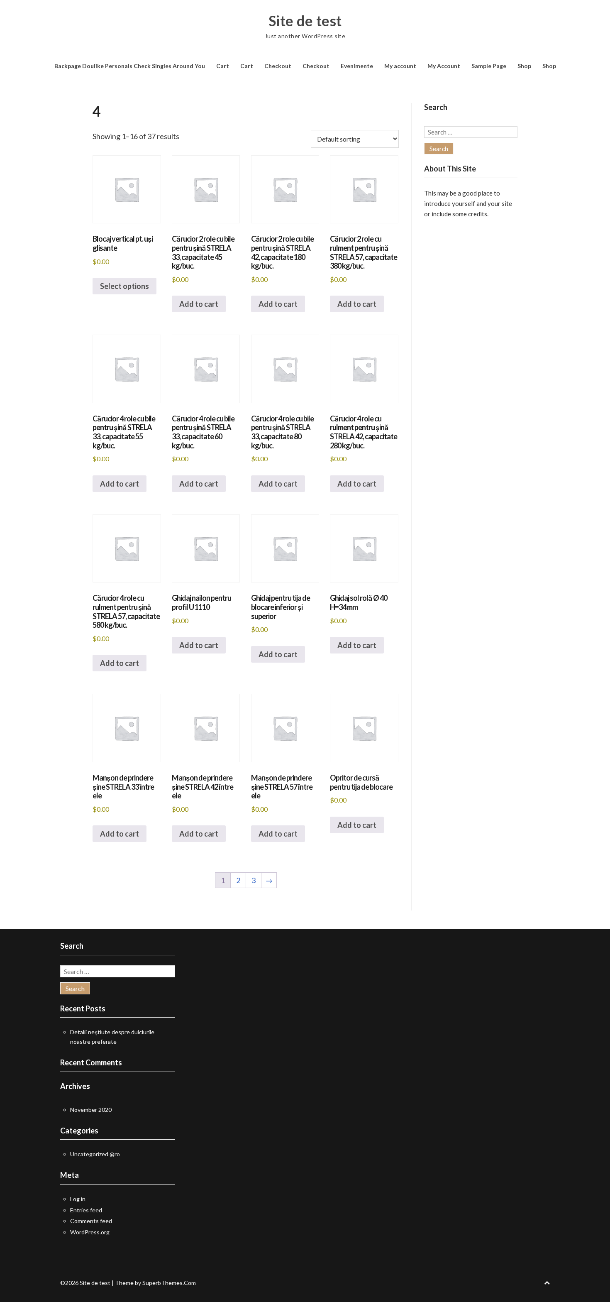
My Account (443, 65)
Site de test (305, 20)
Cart (222, 65)
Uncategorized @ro (95, 1154)
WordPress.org (90, 1232)
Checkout (277, 65)
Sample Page (488, 65)
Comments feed (91, 1220)
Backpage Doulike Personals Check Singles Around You (129, 65)
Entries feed (86, 1210)
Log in (77, 1198)
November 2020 (91, 1109)
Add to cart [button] (198, 303)
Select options (124, 286)
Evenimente (357, 65)
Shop (524, 65)
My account (400, 65)
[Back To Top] (547, 1282)
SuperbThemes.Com (169, 1282)
